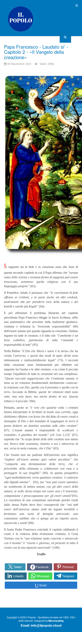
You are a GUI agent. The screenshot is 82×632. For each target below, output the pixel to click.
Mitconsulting (55, 620)
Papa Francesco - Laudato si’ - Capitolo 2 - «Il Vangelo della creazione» (36, 52)
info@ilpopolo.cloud (46, 625)
